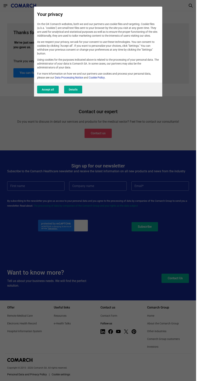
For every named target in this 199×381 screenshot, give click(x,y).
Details (73, 89)
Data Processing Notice (69, 77)
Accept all (48, 89)
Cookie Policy (97, 77)
